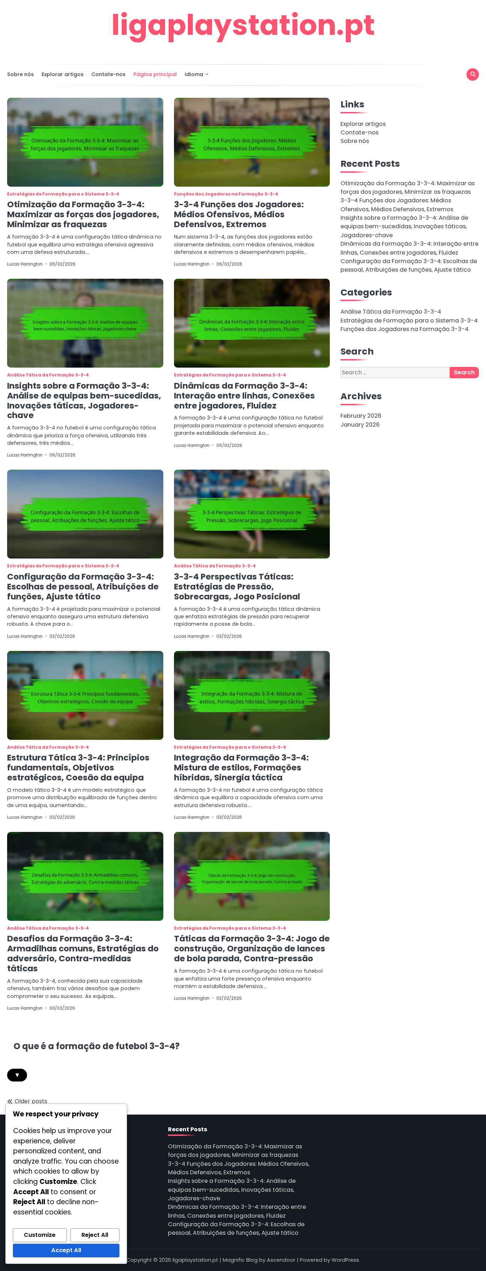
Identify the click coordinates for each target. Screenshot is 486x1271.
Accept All (66, 1250)
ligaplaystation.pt (243, 25)
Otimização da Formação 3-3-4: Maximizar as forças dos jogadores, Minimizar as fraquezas (83, 214)
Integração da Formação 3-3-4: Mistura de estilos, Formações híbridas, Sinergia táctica (241, 767)
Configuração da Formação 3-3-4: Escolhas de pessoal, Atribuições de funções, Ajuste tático (83, 586)
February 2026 (360, 416)
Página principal (155, 74)
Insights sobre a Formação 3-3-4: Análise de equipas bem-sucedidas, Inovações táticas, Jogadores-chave (84, 400)
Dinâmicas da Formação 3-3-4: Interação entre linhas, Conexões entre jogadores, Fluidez (244, 395)
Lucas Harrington (25, 264)
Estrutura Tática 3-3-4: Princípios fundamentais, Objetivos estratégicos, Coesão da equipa (78, 767)
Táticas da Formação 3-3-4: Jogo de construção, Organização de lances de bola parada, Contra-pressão (252, 948)
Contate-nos (108, 74)
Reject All (94, 1235)
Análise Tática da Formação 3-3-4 (48, 375)
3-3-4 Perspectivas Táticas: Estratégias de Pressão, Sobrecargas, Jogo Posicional (237, 586)
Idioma (194, 74)
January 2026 (360, 425)
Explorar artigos (63, 74)
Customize (40, 1235)
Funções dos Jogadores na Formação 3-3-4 (226, 194)
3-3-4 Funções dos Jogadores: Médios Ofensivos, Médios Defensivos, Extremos (239, 214)
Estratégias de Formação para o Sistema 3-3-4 (63, 194)
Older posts (31, 1101)
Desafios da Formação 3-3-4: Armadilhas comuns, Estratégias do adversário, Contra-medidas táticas (83, 953)
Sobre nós (20, 74)
